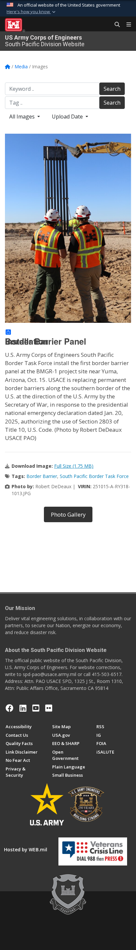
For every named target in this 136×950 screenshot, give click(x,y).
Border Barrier (41, 476)
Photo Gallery (68, 514)
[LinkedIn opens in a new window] (22, 708)
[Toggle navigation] (126, 25)
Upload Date (68, 116)
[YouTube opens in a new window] (35, 708)
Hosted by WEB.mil (25, 849)
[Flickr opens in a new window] (48, 708)
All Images (22, 116)
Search (112, 88)
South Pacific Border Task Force (94, 476)
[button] (32, 12)
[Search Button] (115, 25)
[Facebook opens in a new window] (10, 708)
